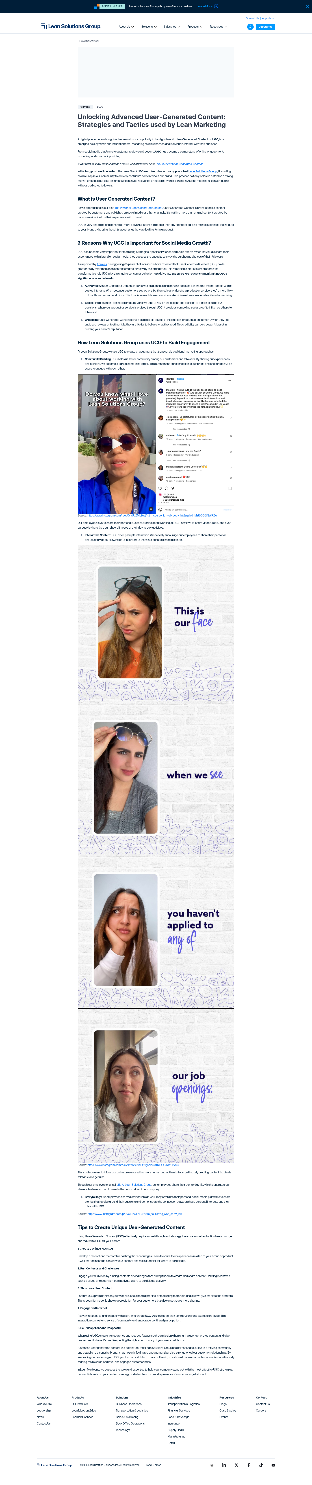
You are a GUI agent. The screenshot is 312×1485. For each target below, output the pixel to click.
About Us (124, 27)
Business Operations (129, 1404)
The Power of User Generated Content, (139, 208)
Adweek (102, 264)
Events (224, 1417)
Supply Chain (176, 1430)
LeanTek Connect (82, 1417)
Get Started (265, 26)
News (40, 1417)
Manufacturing (176, 1436)
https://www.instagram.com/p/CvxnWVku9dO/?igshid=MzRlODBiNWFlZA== (133, 1165)
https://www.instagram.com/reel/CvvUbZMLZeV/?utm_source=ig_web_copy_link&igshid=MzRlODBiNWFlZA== (154, 515)
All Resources (90, 41)
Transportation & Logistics (132, 1410)
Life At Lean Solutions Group (134, 1185)
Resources (216, 27)
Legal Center (153, 1465)
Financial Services (179, 1410)
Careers (261, 1410)
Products (193, 27)
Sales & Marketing (127, 1417)
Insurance (174, 1423)
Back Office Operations (130, 1423)
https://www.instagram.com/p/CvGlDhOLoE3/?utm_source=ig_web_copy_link (135, 1214)
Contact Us (252, 18)
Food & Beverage (178, 1417)
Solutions (147, 27)
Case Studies (228, 1410)
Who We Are (44, 1404)
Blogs (223, 1404)
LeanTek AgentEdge (84, 1410)
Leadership (44, 1410)
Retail (171, 1443)
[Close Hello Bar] (307, 6)
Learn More (205, 6)
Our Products (80, 1404)
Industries (170, 27)
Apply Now (268, 18)
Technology (123, 1430)
